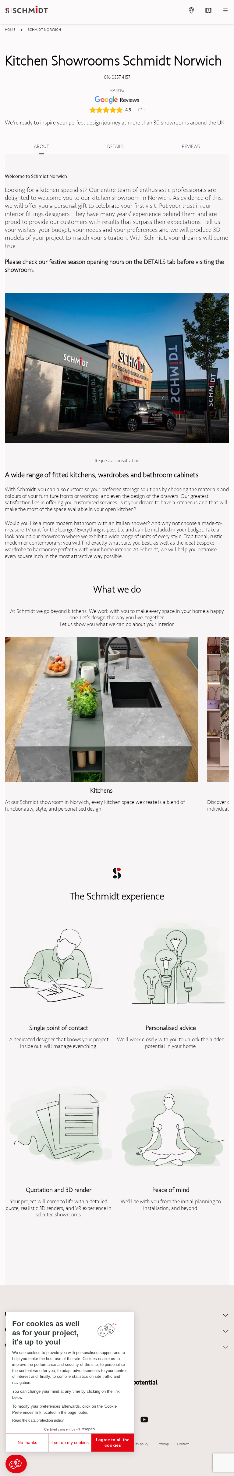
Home (10, 30)
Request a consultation (117, 461)
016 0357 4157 (117, 77)
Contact (183, 1444)
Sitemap (163, 1444)
